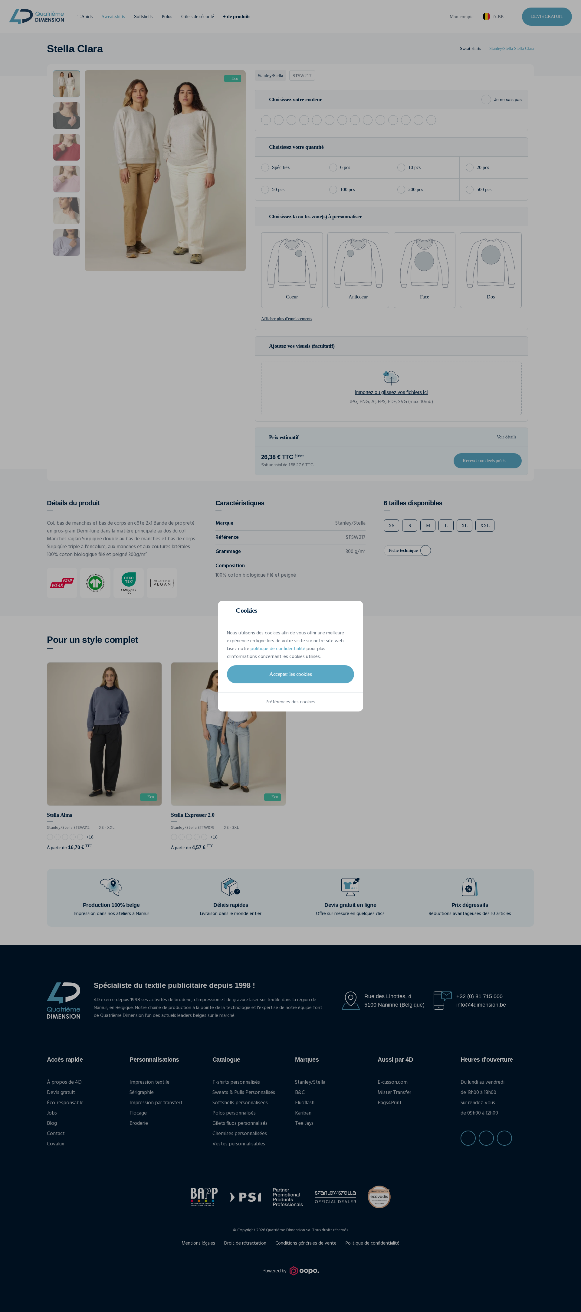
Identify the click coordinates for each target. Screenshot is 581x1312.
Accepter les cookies (290, 674)
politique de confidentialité (278, 649)
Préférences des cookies (290, 702)
